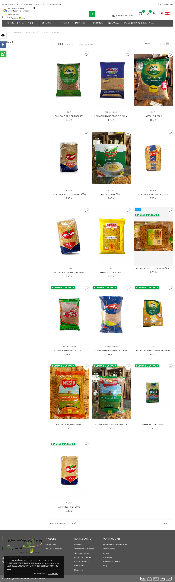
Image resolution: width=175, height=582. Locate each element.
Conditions (40, 573)
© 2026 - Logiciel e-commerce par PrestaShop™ (23, 578)
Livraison (78, 544)
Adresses (107, 557)
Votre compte (111, 538)
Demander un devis (125, 15)
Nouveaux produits (54, 549)
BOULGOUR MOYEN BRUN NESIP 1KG (111, 424)
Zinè (69, 112)
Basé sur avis (13, 15)
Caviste (48, 23)
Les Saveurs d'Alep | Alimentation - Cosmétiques (19, 10)
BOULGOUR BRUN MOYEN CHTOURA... (111, 350)
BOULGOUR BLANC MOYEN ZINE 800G (153, 350)
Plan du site (79, 565)
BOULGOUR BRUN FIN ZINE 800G (69, 116)
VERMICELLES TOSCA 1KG (111, 272)
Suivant (167, 523)
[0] (140, 13)
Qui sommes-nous (52, 4)
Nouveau (113, 22)
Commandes (109, 549)
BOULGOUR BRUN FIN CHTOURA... (69, 350)
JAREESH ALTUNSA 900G (69, 507)
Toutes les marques (74, 23)
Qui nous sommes (82, 553)
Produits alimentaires (22, 23)
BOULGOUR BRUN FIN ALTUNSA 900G (69, 194)
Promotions (51, 544)
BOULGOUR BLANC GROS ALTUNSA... (69, 272)
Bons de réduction (111, 561)
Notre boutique (11, 4)
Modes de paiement (83, 557)
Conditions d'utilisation (84, 549)
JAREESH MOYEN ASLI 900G (153, 424)
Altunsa (69, 190)
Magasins (78, 570)
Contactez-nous (31, 4)
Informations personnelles (115, 544)
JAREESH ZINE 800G (153, 116)
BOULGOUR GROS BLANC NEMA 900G (153, 268)
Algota (111, 190)
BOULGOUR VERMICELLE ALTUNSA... (153, 194)
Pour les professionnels (139, 22)
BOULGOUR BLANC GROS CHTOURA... (111, 116)
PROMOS (98, 22)
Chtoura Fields (111, 112)
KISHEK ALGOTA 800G (111, 194)
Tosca (111, 268)
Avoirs (106, 553)
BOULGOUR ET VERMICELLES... (69, 424)
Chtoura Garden (69, 346)
